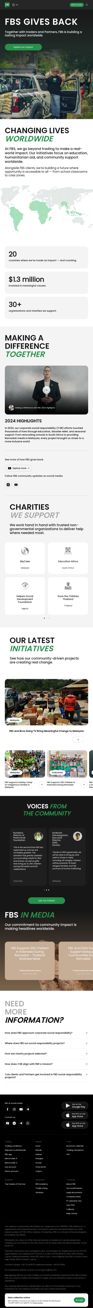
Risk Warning (10, 1275)
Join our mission (46, 900)
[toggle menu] (86, 4)
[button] (46, 1033)
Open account (76, 5)
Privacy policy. (38, 1303)
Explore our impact (23, 47)
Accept (79, 1300)
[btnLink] (78, 739)
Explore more (19, 468)
